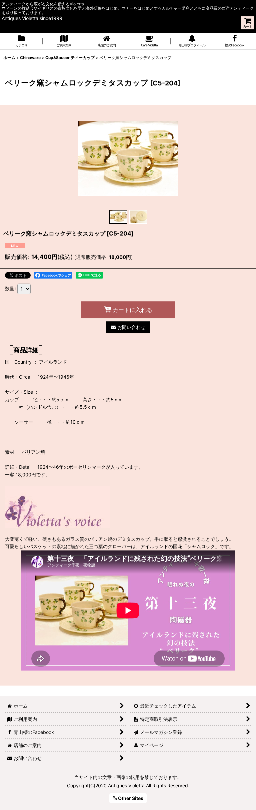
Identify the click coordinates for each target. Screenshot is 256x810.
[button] (118, 217)
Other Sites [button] (130, 798)
